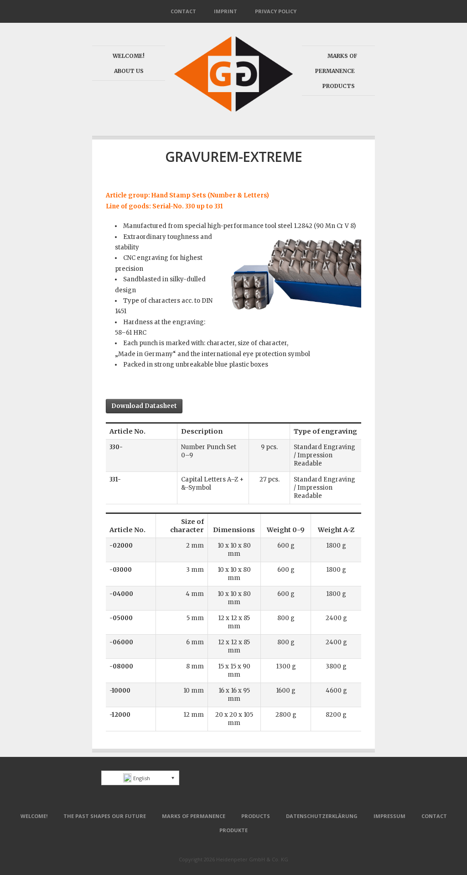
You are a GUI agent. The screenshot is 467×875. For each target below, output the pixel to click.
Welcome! (129, 55)
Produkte (233, 830)
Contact (183, 11)
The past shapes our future (104, 815)
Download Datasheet (144, 406)
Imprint (225, 11)
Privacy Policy (275, 11)
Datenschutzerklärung (322, 815)
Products (338, 86)
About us (129, 70)
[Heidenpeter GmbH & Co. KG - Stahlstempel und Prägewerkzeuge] (233, 110)
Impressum (389, 815)
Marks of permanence (193, 815)
